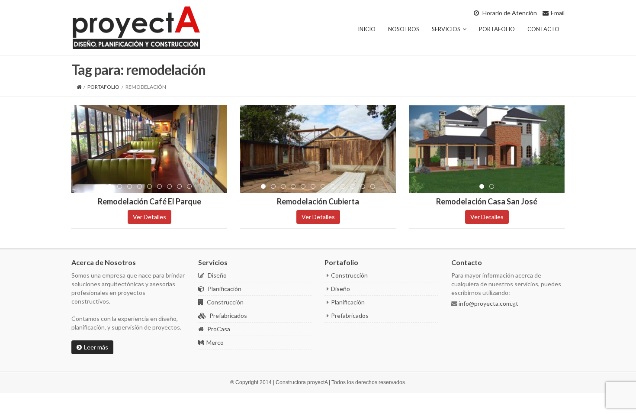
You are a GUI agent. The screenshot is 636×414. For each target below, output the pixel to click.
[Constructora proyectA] (136, 26)
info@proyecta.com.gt (487, 303)
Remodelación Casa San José (486, 201)
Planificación (223, 288)
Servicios (446, 29)
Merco (215, 342)
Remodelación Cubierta (318, 201)
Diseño (216, 275)
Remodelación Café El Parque (149, 201)
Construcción (225, 302)
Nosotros (403, 29)
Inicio (367, 29)
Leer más (96, 347)
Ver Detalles (149, 216)
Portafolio (497, 29)
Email (558, 12)
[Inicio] (79, 87)
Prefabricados (227, 315)
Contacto (543, 29)
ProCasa (218, 329)
